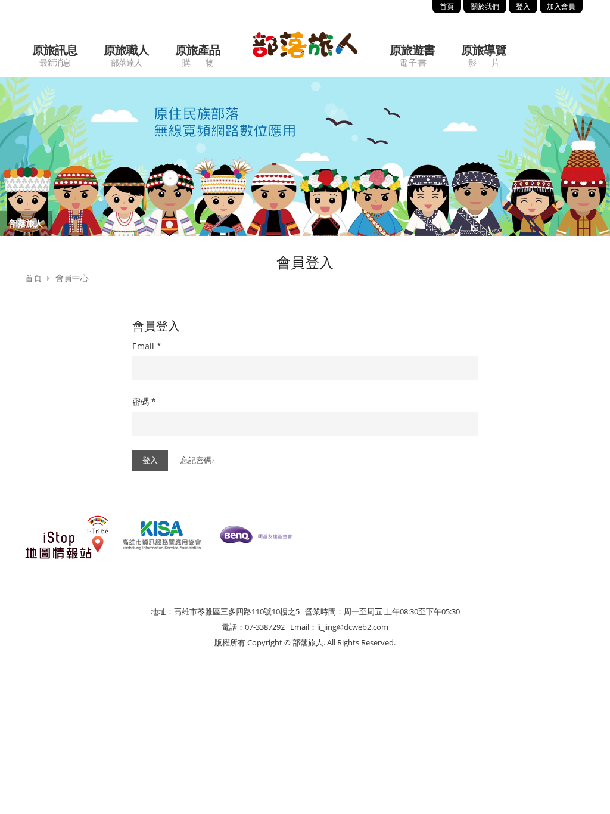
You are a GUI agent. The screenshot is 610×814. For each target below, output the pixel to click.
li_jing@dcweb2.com (352, 627)
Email (146, 346)
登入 (523, 6)
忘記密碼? (197, 460)
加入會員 (561, 6)
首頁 (447, 6)
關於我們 (485, 6)
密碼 (144, 401)
